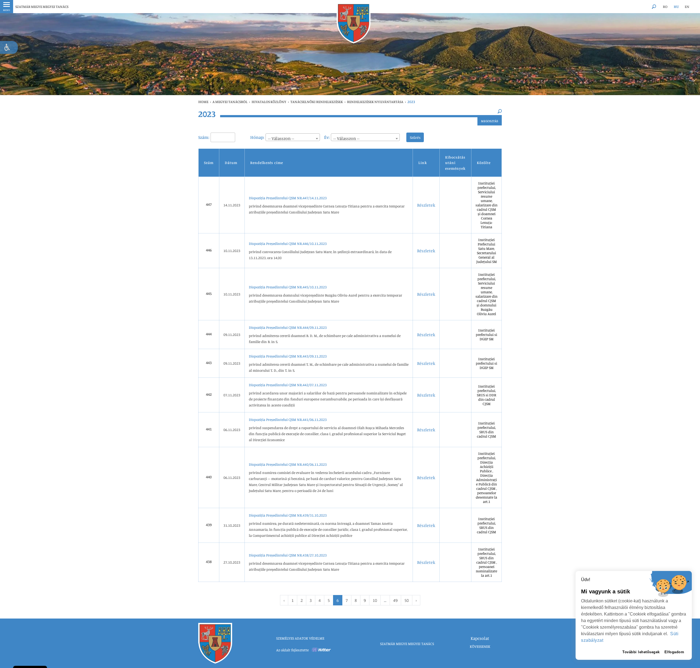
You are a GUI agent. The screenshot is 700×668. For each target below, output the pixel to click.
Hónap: (257, 137)
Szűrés (415, 137)
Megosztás (489, 121)
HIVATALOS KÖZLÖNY (269, 101)
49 (395, 600)
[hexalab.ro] (321, 650)
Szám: (203, 137)
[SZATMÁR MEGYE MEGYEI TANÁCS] (354, 23)
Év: (326, 137)
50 (406, 600)
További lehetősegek (641, 652)
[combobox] (293, 137)
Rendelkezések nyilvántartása (375, 101)
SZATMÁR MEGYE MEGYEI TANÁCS (41, 6)
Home (203, 101)
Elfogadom (674, 652)
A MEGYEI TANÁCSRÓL (229, 101)
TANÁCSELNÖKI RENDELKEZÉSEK (316, 101)
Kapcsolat (480, 638)
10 (375, 600)
